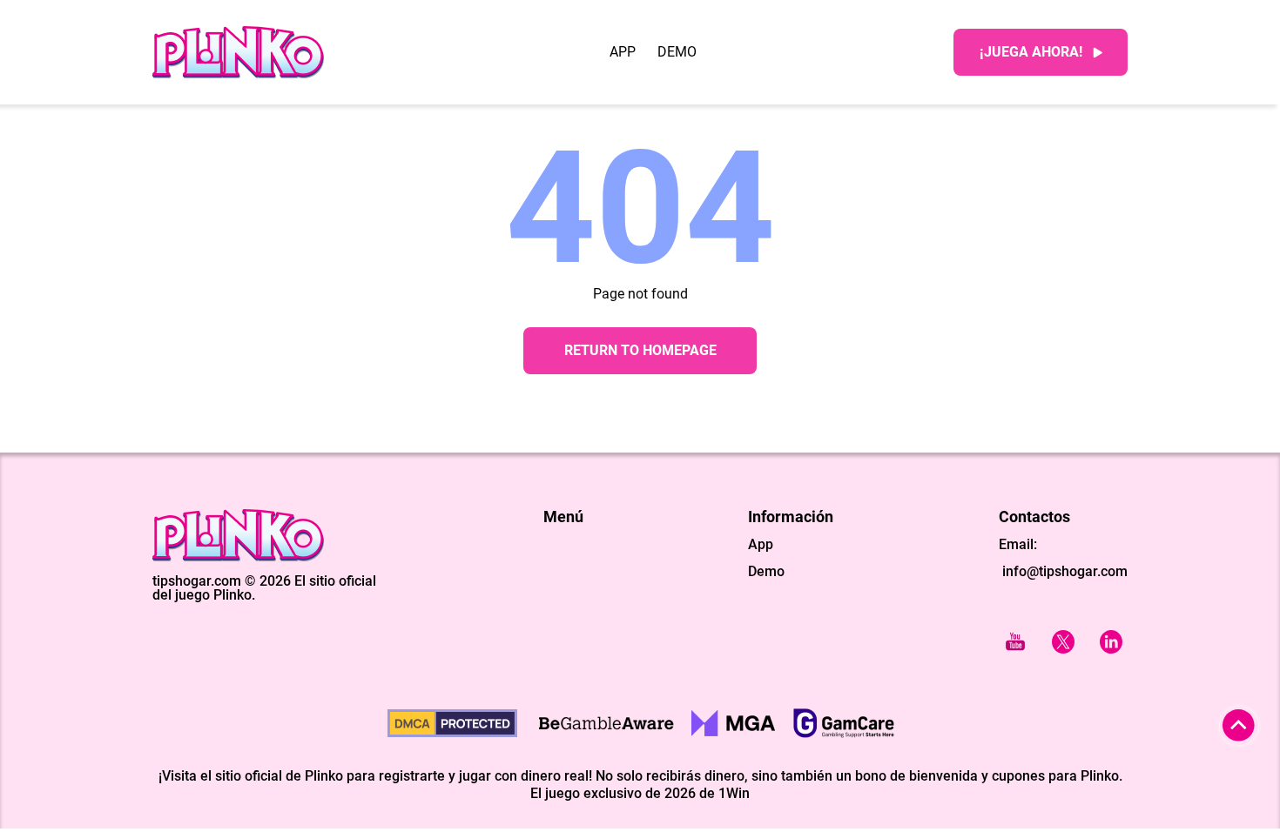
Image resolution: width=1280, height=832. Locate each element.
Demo (677, 52)
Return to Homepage (640, 350)
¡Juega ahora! (1031, 52)
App (623, 52)
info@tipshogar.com (1065, 571)
